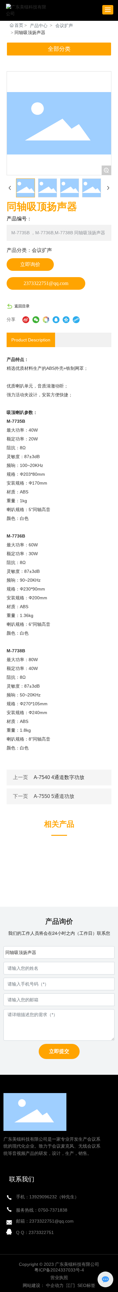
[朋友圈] (45, 319)
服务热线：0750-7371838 (41, 1210)
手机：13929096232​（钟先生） (47, 1196)
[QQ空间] (66, 319)
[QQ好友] (56, 319)
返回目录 (22, 306)
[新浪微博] (25, 319)
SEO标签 (86, 1285)
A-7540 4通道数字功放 (59, 777)
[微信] (35, 319)
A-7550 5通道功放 (54, 796)
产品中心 (39, 25)
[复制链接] (76, 319)
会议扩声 (64, 25)
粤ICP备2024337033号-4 (59, 1269)
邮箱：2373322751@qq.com (45, 1221)
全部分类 (59, 49)
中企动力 (55, 1285)
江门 (70, 1285)
